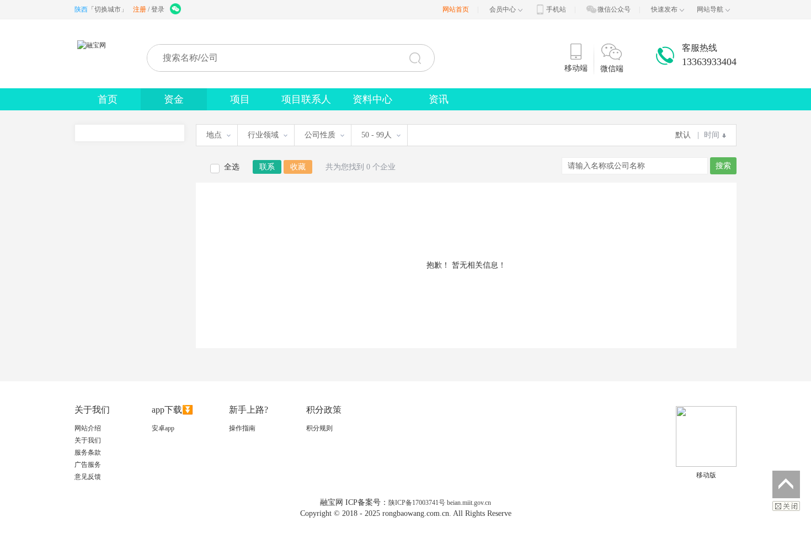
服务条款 (87, 452)
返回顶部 (786, 484)
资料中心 (372, 99)
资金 (174, 99)
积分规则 (319, 428)
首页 (108, 99)
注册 (139, 9)
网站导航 (710, 9)
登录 (157, 9)
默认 (683, 135)
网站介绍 (87, 428)
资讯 (439, 99)
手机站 (556, 9)
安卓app (163, 428)
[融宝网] (94, 57)
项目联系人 (306, 99)
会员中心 (502, 9)
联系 (267, 167)
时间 (711, 135)
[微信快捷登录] (176, 9)
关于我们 (87, 440)
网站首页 (455, 9)
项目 (240, 99)
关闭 (786, 506)
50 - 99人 (376, 135)
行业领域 (263, 135)
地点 (214, 135)
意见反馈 (87, 477)
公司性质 (320, 135)
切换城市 (107, 9)
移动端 (576, 68)
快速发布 (664, 9)
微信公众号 (614, 9)
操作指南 (242, 428)
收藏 (298, 167)
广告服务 (87, 464)
